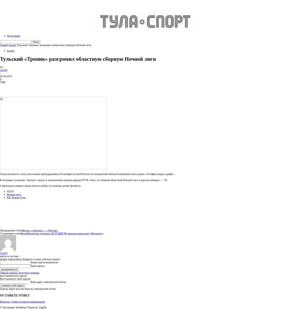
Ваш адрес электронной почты (48, 282)
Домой (4, 45)
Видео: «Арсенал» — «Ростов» (40, 230)
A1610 (3, 70)
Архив (12, 45)
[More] (54, 87)
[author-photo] (8, 250)
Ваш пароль (37, 265)
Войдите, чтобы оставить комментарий (22, 301)
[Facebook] (5, 87)
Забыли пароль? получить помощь (19, 272)
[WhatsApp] (41, 87)
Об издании (13, 35)
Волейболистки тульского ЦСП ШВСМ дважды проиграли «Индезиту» (62, 233)
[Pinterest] (29, 87)
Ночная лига (14, 194)
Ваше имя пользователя (44, 262)
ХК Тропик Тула (16, 197)
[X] (17, 87)
